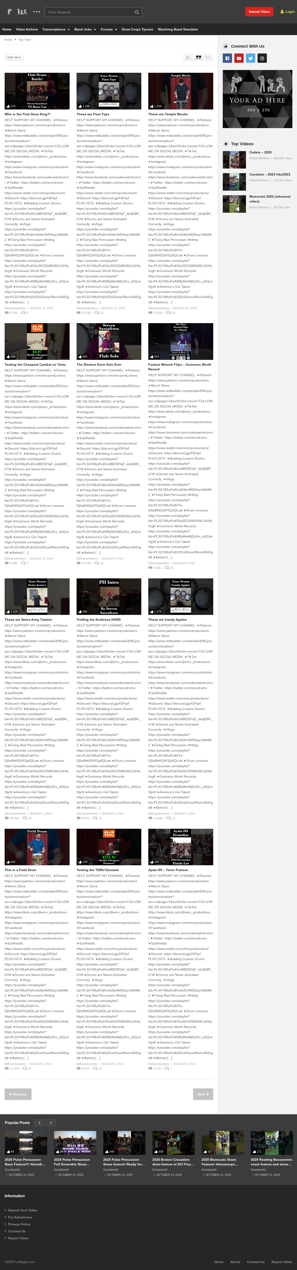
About (235, 1262)
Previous (19, 1094)
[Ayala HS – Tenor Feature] (180, 847)
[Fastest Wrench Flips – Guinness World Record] (180, 341)
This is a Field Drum (20, 870)
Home (6, 29)
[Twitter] (250, 58)
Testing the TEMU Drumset (98, 870)
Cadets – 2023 (260, 152)
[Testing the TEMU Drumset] (109, 847)
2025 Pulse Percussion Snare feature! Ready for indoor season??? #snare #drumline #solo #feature (123, 1162)
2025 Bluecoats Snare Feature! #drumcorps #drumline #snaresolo (219, 1162)
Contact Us (17, 1231)
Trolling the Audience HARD (99, 619)
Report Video (18, 1238)
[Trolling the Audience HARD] (109, 596)
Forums (107, 29)
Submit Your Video (22, 1210)
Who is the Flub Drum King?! (28, 114)
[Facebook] (227, 58)
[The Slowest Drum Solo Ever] (109, 341)
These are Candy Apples (167, 619)
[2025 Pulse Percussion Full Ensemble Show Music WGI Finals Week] (75, 1143)
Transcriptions (54, 29)
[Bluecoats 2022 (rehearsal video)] (234, 204)
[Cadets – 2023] (234, 160)
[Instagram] (262, 58)
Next (202, 1094)
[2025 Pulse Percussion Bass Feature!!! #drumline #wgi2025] (26, 1143)
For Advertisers (20, 1217)
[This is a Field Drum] (37, 847)
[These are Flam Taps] (109, 91)
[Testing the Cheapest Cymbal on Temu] (37, 341)
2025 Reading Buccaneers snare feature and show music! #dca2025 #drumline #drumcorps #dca (271, 1162)
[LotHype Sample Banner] (257, 127)
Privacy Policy (19, 1224)
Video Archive (27, 29)
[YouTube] (239, 58)
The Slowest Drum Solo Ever (99, 364)
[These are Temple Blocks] (180, 91)
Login (289, 11)
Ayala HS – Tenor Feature (168, 870)
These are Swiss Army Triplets (28, 619)
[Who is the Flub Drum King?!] (37, 91)
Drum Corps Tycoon (137, 29)
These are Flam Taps (93, 114)
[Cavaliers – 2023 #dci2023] (234, 182)
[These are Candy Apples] (180, 596)
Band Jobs (83, 29)
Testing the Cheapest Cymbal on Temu (35, 364)
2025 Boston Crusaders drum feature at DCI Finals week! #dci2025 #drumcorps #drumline (173, 1162)
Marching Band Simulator (178, 29)
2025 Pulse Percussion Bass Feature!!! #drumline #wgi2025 (25, 1162)
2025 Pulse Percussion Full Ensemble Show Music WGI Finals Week (72, 1162)
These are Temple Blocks (168, 114)
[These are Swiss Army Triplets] (37, 596)
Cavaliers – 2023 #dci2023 (269, 174)
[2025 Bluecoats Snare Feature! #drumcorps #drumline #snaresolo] (223, 1143)
